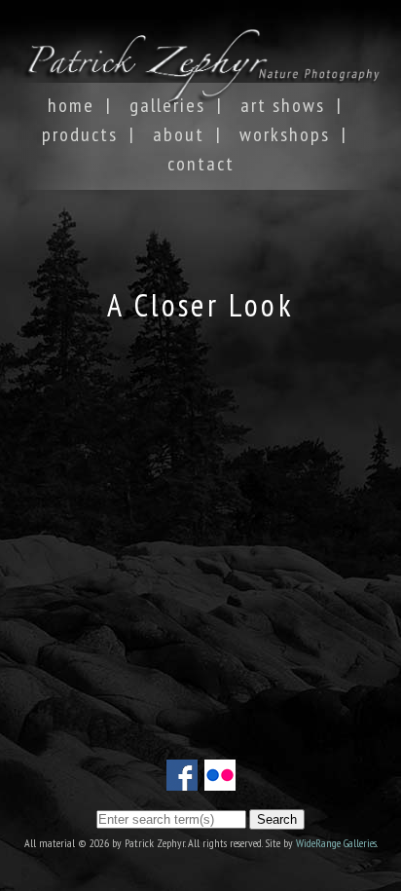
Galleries (167, 105)
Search (277, 819)
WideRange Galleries (336, 842)
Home (71, 105)
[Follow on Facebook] (182, 779)
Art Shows (282, 105)
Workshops (284, 134)
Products (80, 134)
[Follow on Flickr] (220, 779)
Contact (201, 163)
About (178, 134)
